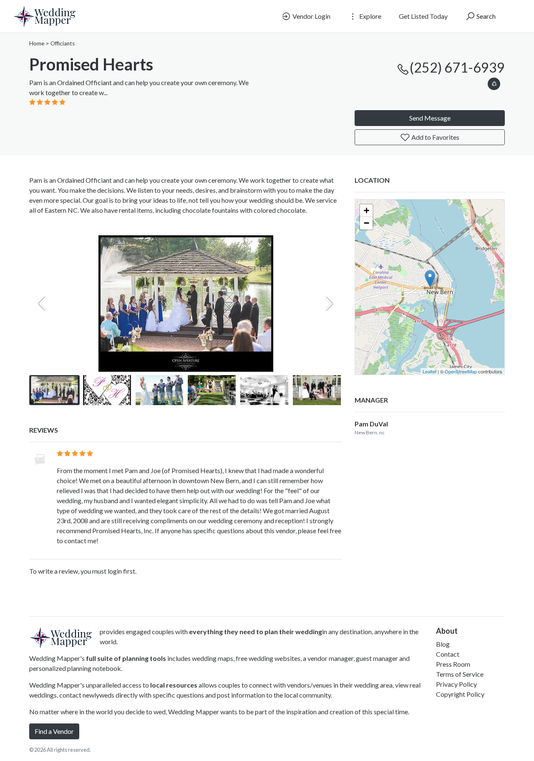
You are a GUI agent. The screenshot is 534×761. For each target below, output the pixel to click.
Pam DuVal (371, 424)
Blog (443, 644)
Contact (447, 654)
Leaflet (429, 371)
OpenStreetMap (461, 371)
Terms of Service (460, 674)
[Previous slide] (42, 303)
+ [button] (366, 210)
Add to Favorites (434, 137)
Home (36, 43)
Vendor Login (310, 16)
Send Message (430, 118)
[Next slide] (328, 303)
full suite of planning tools (126, 658)
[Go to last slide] (42, 390)
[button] (493, 82)
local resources (173, 685)
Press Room (453, 664)
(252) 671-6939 (457, 67)
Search (485, 16)
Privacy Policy (456, 684)
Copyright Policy (460, 694)
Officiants (62, 43)
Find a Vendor (54, 731)
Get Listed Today (423, 16)
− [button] (366, 223)
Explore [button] (369, 16)
